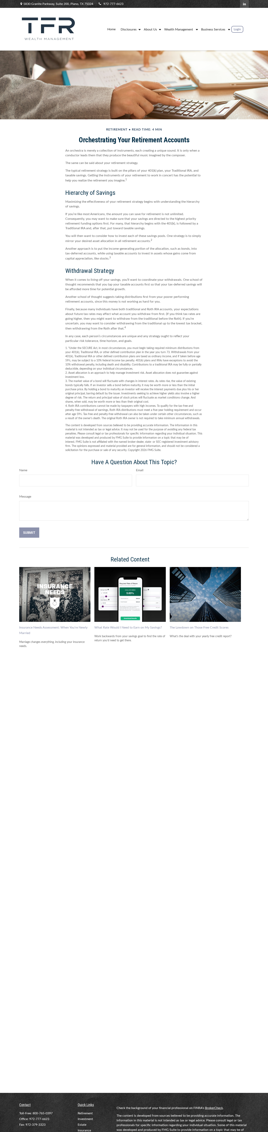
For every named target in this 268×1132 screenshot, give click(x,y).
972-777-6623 (113, 4)
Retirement (85, 1113)
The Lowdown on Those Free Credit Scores (199, 627)
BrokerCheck (214, 1108)
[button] (111, 29)
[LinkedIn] (244, 4)
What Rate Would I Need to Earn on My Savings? (128, 627)
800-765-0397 (43, 1113)
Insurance (84, 1130)
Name (23, 470)
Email (139, 470)
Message (25, 496)
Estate (82, 1124)
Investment (85, 1119)
